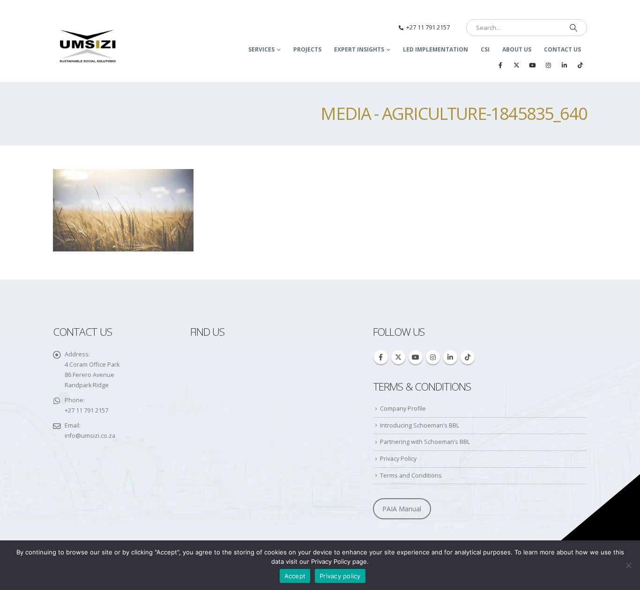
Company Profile (403, 409)
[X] (516, 65)
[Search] (573, 28)
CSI (485, 49)
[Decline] (628, 565)
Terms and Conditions (411, 475)
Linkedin (450, 357)
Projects (307, 49)
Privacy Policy (398, 459)
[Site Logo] (88, 47)
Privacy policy (340, 576)
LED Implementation (435, 49)
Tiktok (468, 357)
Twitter (398, 357)
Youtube (416, 357)
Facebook (381, 357)
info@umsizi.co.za (90, 436)
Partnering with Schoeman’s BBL (425, 442)
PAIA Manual (401, 508)
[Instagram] (548, 65)
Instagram (433, 357)
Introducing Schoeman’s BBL (419, 425)
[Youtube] (532, 65)
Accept (295, 576)
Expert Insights (359, 49)
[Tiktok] (580, 65)
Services (261, 49)
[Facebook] (500, 65)
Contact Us (562, 49)
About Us (516, 49)
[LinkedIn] (564, 65)
